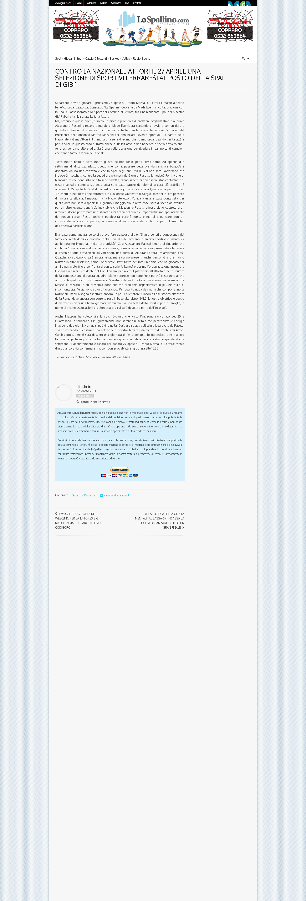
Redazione (91, 3)
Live (127, 3)
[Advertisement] (214, 122)
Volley (126, 58)
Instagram (248, 3)
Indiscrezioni (85, 395)
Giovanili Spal (73, 58)
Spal (58, 58)
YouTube (242, 3)
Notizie (103, 3)
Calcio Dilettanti (96, 58)
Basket (114, 58)
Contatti (137, 3)
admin (86, 386)
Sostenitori (116, 3)
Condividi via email (116, 495)
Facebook (230, 3)
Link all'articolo (86, 495)
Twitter (236, 3)
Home (78, 3)
